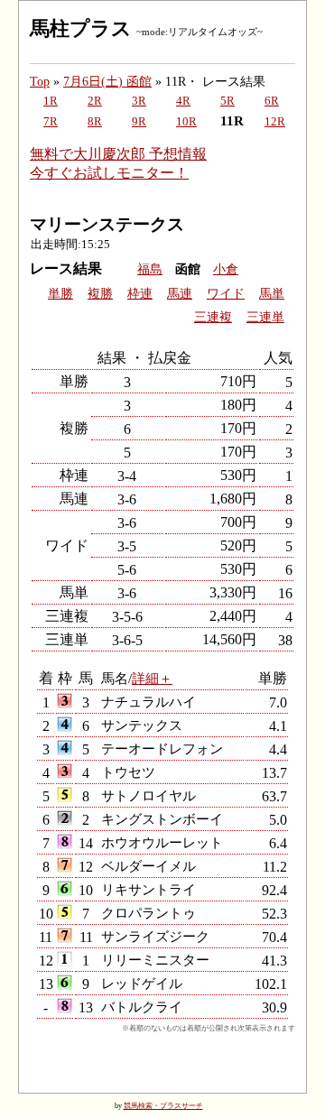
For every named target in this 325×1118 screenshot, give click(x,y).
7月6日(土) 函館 (107, 81)
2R (95, 101)
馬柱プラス (81, 28)
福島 (149, 269)
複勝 (100, 293)
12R (275, 121)
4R (183, 101)
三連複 (213, 317)
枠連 (140, 293)
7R (50, 121)
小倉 (225, 269)
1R (50, 101)
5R (227, 101)
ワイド (226, 293)
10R (186, 121)
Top (40, 81)
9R (139, 121)
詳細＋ (152, 678)
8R (95, 121)
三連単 (265, 317)
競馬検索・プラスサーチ (163, 1106)
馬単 (271, 293)
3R (139, 101)
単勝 (60, 293)
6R (272, 101)
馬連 (179, 293)
